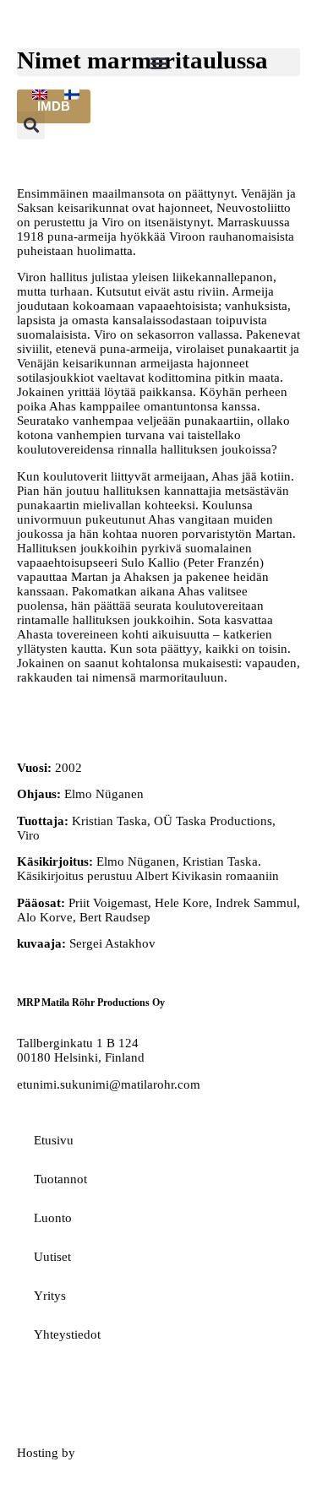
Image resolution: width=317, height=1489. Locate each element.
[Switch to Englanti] (40, 94)
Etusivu (54, 1140)
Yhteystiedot (67, 1334)
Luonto (53, 1218)
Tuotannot (60, 1179)
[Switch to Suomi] (72, 94)
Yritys (50, 1295)
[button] (158, 62)
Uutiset (52, 1256)
